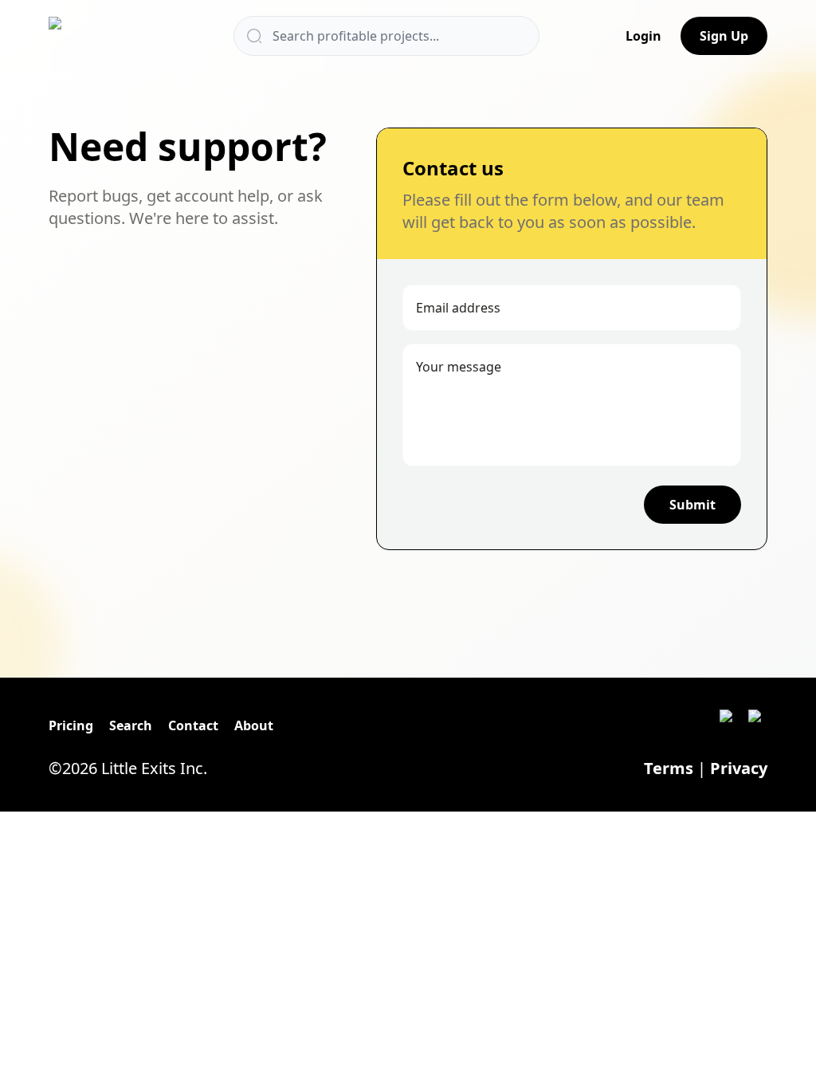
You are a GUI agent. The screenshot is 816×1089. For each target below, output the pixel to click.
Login (643, 36)
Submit (692, 504)
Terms (668, 768)
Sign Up (724, 36)
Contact (193, 725)
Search (130, 725)
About (253, 725)
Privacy (738, 768)
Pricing (71, 725)
